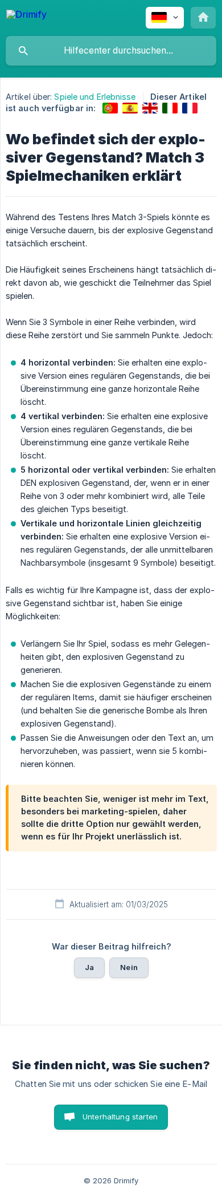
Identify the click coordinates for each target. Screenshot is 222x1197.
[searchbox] (111, 51)
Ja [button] (89, 967)
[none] (26, 16)
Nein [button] (129, 967)
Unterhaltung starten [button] (120, 1116)
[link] (110, 108)
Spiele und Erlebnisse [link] (94, 97)
